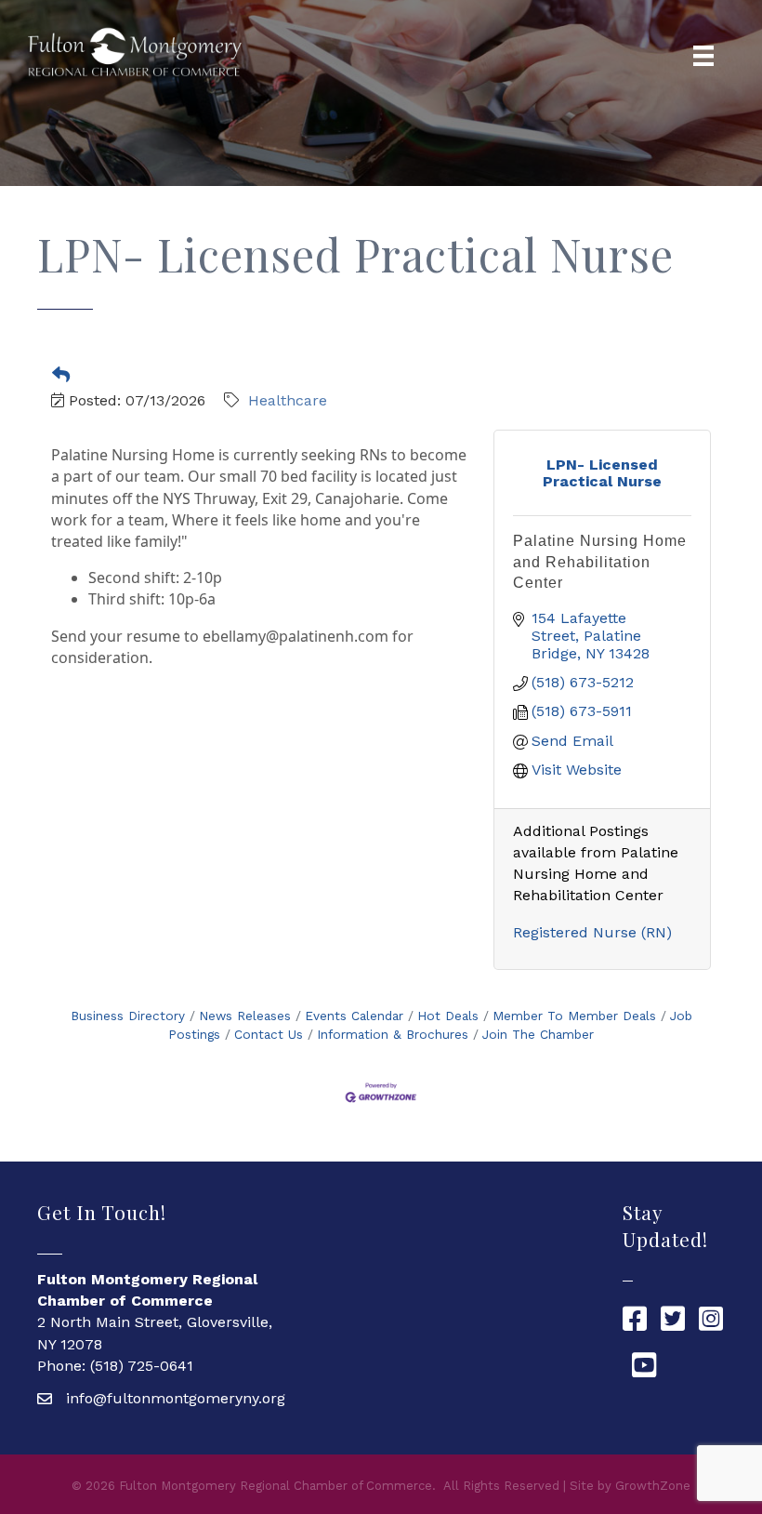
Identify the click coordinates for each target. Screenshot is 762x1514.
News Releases (245, 1015)
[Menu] (703, 56)
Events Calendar (354, 1015)
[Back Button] (61, 376)
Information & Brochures (392, 1034)
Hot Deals (448, 1015)
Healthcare (287, 400)
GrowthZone (652, 1486)
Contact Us (268, 1034)
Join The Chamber (538, 1034)
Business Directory (128, 1015)
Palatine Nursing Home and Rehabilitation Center (600, 562)
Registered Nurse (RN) (592, 932)
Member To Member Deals (574, 1015)
